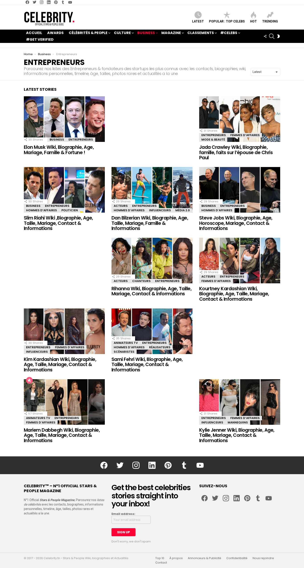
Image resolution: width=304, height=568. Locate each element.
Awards (55, 32)
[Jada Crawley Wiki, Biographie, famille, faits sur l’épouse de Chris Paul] (239, 119)
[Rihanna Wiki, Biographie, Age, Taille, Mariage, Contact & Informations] (152, 260)
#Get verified (40, 39)
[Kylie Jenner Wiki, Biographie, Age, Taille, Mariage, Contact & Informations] (239, 402)
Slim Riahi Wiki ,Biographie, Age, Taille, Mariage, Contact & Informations (58, 223)
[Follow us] (265, 36)
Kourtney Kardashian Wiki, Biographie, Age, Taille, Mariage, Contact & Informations (234, 293)
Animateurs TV (126, 343)
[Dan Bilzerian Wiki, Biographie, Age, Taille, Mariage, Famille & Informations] (152, 190)
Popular (29, 380)
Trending (270, 21)
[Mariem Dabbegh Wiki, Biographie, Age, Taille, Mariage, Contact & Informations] (64, 402)
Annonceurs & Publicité (204, 558)
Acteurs (121, 206)
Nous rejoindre (263, 558)
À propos (176, 558)
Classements (200, 32)
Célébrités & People (88, 32)
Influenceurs (160, 210)
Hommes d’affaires (41, 210)
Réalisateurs (159, 347)
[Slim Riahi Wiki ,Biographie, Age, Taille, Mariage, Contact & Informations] (64, 190)
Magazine (171, 32)
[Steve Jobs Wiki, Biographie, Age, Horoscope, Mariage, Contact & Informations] (239, 190)
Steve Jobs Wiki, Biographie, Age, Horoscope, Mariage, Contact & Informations (235, 223)
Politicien (69, 210)
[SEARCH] (271, 36)
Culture (122, 32)
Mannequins (238, 422)
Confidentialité (236, 558)
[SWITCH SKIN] (278, 36)
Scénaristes (124, 352)
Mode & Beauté (213, 139)
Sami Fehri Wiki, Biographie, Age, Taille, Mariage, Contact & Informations (147, 364)
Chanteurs (141, 281)
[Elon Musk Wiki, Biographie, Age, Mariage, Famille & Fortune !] (64, 119)
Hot (253, 21)
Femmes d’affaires (245, 135)
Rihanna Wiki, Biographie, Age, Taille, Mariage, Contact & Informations (151, 291)
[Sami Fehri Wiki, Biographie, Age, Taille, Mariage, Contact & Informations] (152, 331)
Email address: (123, 514)
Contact (161, 562)
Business (146, 32)
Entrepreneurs (81, 139)
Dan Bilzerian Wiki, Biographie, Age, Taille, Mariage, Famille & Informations (149, 223)
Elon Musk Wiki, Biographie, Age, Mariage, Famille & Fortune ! (59, 150)
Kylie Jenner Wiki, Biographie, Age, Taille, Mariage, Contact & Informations (236, 435)
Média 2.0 (182, 210)
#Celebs (228, 32)
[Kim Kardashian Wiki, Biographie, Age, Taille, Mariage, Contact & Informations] (64, 331)
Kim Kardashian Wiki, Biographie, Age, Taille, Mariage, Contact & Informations (60, 364)
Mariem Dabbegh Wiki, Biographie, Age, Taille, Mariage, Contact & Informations (62, 435)
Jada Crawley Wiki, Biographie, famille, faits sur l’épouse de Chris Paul (236, 152)
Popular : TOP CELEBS (227, 21)
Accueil (34, 32)
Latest (198, 21)
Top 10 (159, 558)
